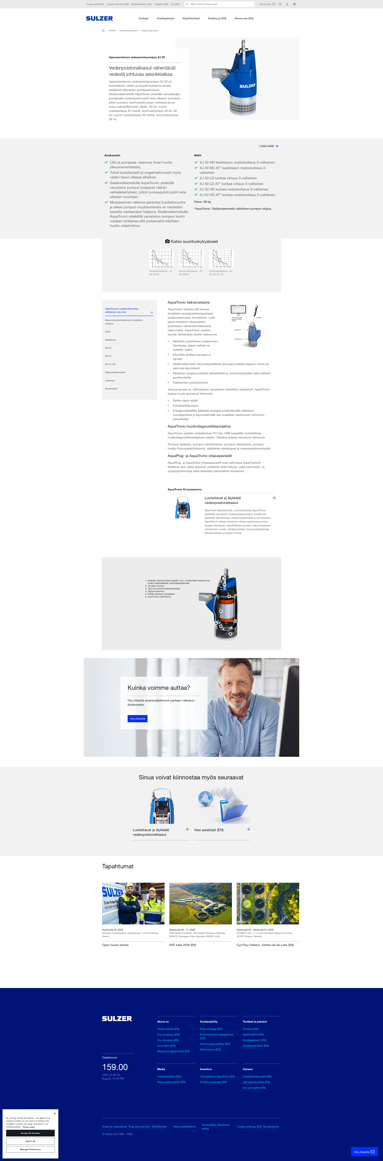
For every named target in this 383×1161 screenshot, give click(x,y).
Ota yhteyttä (137, 718)
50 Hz (108, 347)
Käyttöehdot (159, 1126)
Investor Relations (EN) (118, 4)
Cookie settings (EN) (249, 1126)
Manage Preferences (30, 1149)
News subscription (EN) (171, 1082)
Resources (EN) (244, 18)
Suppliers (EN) (161, 4)
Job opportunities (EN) (256, 1082)
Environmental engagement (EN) (216, 1036)
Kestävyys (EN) (217, 18)
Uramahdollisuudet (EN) (257, 1076)
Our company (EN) (168, 1034)
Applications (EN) (253, 1034)
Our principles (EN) (254, 1087)
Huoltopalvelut (165, 18)
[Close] (54, 1113)
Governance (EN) (210, 1049)
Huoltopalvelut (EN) (254, 1040)
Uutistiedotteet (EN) (169, 1076)
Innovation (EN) (166, 1045)
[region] (30, 1134)
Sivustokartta (271, 1126)
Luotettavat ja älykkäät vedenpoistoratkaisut (223, 500)
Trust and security (139, 1126)
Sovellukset (111, 388)
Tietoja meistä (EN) (95, 4)
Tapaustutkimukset (115, 372)
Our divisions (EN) (168, 1040)
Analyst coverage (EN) (213, 1082)
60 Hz (108, 355)
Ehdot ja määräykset (114, 1126)
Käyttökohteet (191, 18)
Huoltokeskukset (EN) (256, 1045)
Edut (107, 331)
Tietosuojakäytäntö (184, 1126)
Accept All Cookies (30, 1133)
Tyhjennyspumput (150, 30)
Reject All (30, 1141)
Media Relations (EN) (142, 4)
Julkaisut (110, 380)
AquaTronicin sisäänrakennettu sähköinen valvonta (121, 310)
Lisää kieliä (267, 146)
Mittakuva (110, 339)
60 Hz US (110, 364)
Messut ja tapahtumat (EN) (173, 1051)
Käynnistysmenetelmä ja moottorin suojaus (124, 322)
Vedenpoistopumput (128, 30)
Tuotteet (143, 18)
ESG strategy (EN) (211, 1028)
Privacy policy (29, 1127)
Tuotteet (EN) (251, 1028)
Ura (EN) (175, 4)
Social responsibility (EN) (215, 1043)
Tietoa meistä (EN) (168, 1028)
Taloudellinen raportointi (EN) (217, 1076)
